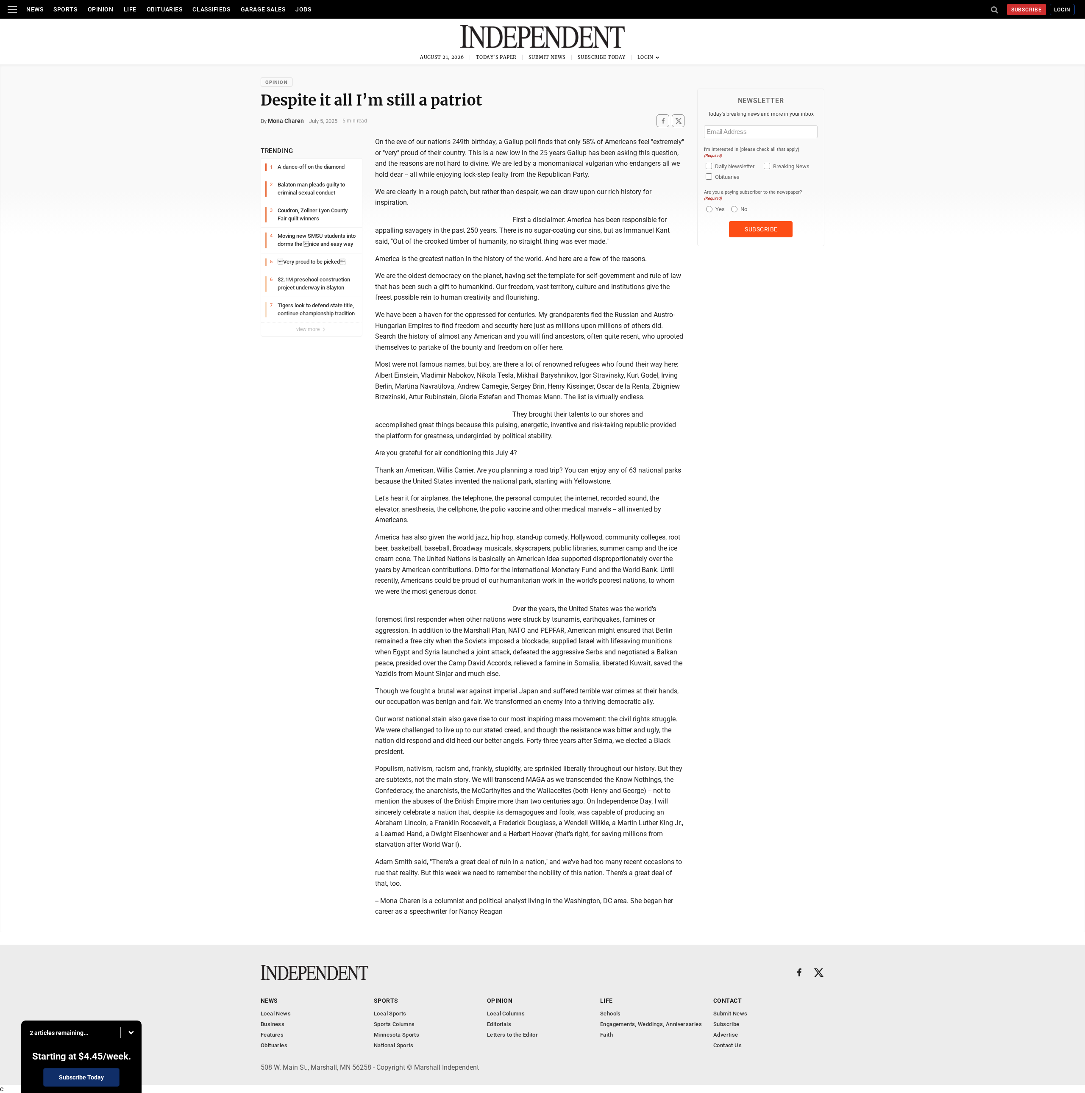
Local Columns (506, 1013)
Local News (276, 1013)
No (743, 209)
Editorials (499, 1024)
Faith (606, 1035)
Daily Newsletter (734, 166)
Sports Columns (394, 1024)
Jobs (303, 9)
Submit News (547, 57)
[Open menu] (12, 9)
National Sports (394, 1045)
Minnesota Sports (396, 1035)
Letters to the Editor (512, 1035)
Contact (727, 1000)
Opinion (101, 9)
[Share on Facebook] (663, 121)
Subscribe (1026, 10)
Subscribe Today (602, 57)
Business (272, 1024)
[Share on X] (678, 121)
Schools (610, 1013)
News (34, 9)
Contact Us (727, 1045)
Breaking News (791, 166)
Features (272, 1035)
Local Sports (390, 1013)
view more (308, 329)
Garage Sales (263, 9)
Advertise (725, 1035)
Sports (65, 9)
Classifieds (211, 9)
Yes (719, 209)
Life (130, 9)
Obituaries (165, 9)
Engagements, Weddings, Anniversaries (651, 1024)
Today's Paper (496, 57)
